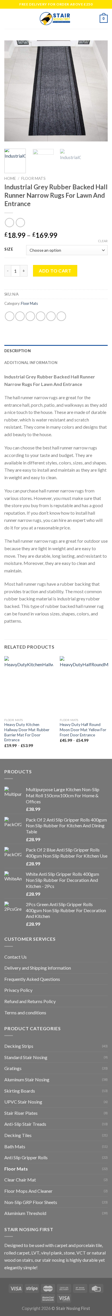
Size (8, 249)
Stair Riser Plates (21, 1113)
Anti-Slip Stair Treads (25, 1124)
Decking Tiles (18, 1135)
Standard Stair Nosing (25, 1057)
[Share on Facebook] (20, 316)
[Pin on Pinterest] (51, 316)
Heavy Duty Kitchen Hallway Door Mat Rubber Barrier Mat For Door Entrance (26, 732)
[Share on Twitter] (30, 316)
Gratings (13, 1068)
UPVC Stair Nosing (23, 1101)
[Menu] (7, 19)
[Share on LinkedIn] (61, 316)
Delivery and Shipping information (37, 967)
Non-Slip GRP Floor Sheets (30, 1202)
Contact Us (15, 957)
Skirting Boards (19, 1090)
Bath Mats (14, 1146)
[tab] (56, 350)
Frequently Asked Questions (32, 979)
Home (10, 178)
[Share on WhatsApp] (9, 316)
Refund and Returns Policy (30, 1001)
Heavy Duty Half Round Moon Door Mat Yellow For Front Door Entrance (83, 729)
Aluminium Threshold (25, 1213)
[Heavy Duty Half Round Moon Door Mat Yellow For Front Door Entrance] (84, 685)
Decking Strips (18, 1046)
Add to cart (55, 270)
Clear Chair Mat (20, 1179)
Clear (103, 241)
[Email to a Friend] (40, 316)
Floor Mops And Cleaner (28, 1191)
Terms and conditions (25, 1012)
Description (17, 350)
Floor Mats (33, 178)
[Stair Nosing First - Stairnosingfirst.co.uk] (55, 19)
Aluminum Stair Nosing (26, 1079)
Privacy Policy (18, 990)
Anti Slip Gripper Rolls (26, 1157)
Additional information (31, 362)
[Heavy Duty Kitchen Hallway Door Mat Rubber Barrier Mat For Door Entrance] (28, 685)
